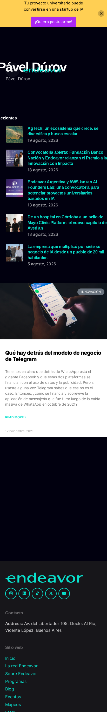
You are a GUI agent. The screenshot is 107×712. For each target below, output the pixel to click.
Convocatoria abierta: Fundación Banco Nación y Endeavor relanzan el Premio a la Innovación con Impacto (67, 158)
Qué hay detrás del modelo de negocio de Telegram (53, 356)
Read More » (15, 417)
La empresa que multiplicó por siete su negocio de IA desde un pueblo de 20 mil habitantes (66, 252)
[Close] (101, 13)
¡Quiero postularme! (53, 21)
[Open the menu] (12, 70)
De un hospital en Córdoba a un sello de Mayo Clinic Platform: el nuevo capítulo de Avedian (67, 222)
